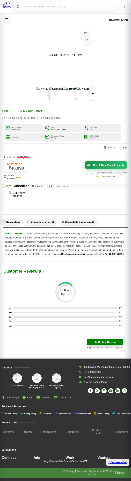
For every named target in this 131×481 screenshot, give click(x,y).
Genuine (109, 147)
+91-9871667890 (115, 254)
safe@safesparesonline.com (77, 254)
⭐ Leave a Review (105, 176)
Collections (121, 431)
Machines (8, 431)
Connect (9, 458)
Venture (104, 458)
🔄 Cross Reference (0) (40, 222)
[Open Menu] (7, 20)
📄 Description (11, 222)
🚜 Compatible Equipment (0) (78, 222)
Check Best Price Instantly (108, 165)
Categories (72, 431)
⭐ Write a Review (105, 342)
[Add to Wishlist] (86, 40)
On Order (122, 147)
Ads (37, 458)
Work (70, 458)
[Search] (18, 6)
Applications (48, 431)
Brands (27, 431)
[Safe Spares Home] (7, 6)
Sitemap (119, 472)
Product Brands (97, 431)
